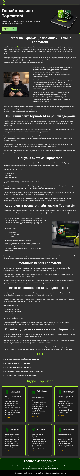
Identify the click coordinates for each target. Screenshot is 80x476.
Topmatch (20, 47)
